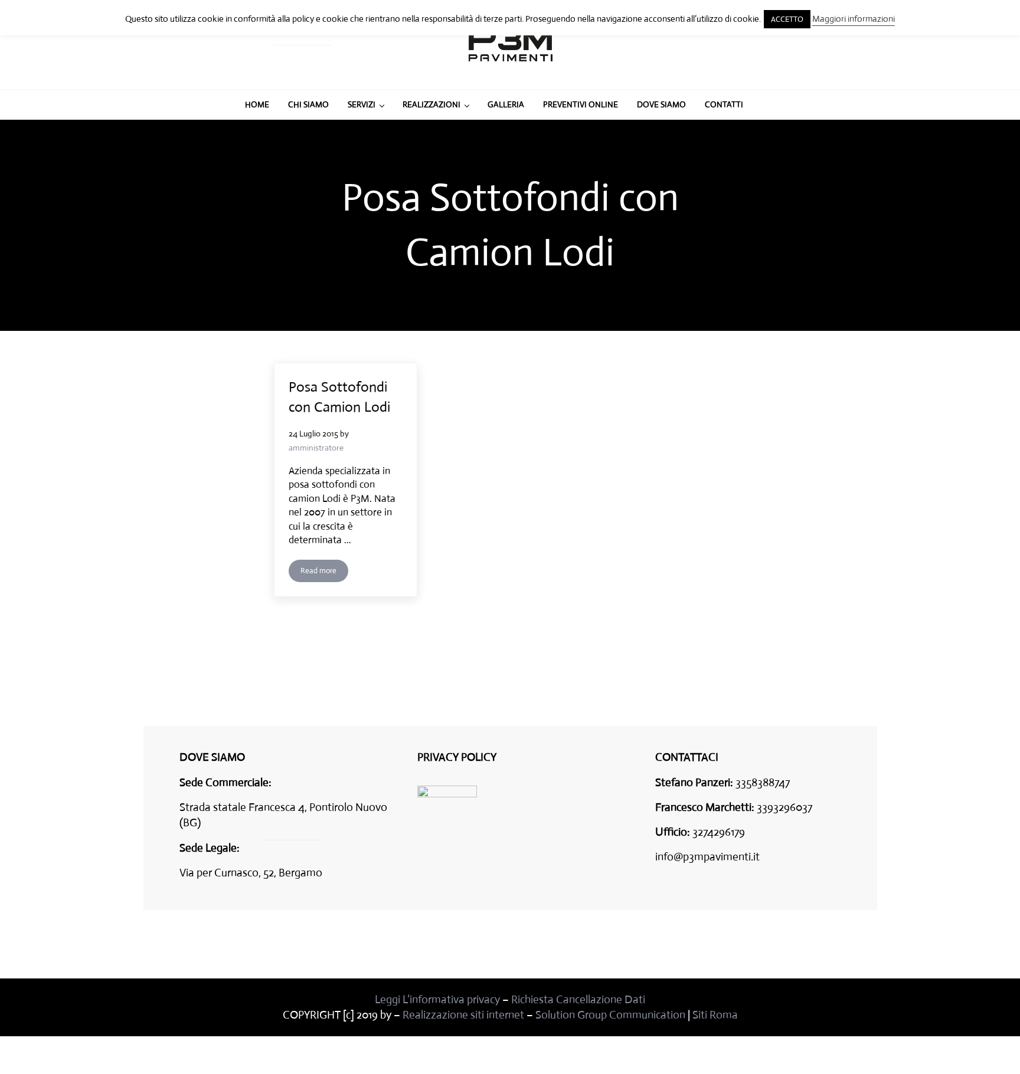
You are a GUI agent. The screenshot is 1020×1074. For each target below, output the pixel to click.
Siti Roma (715, 1015)
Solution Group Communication (610, 1015)
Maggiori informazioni (853, 18)
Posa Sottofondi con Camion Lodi (339, 397)
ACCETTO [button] (787, 19)
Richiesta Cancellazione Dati (578, 999)
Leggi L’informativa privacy (437, 999)
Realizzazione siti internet (463, 1015)
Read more (324, 573)
